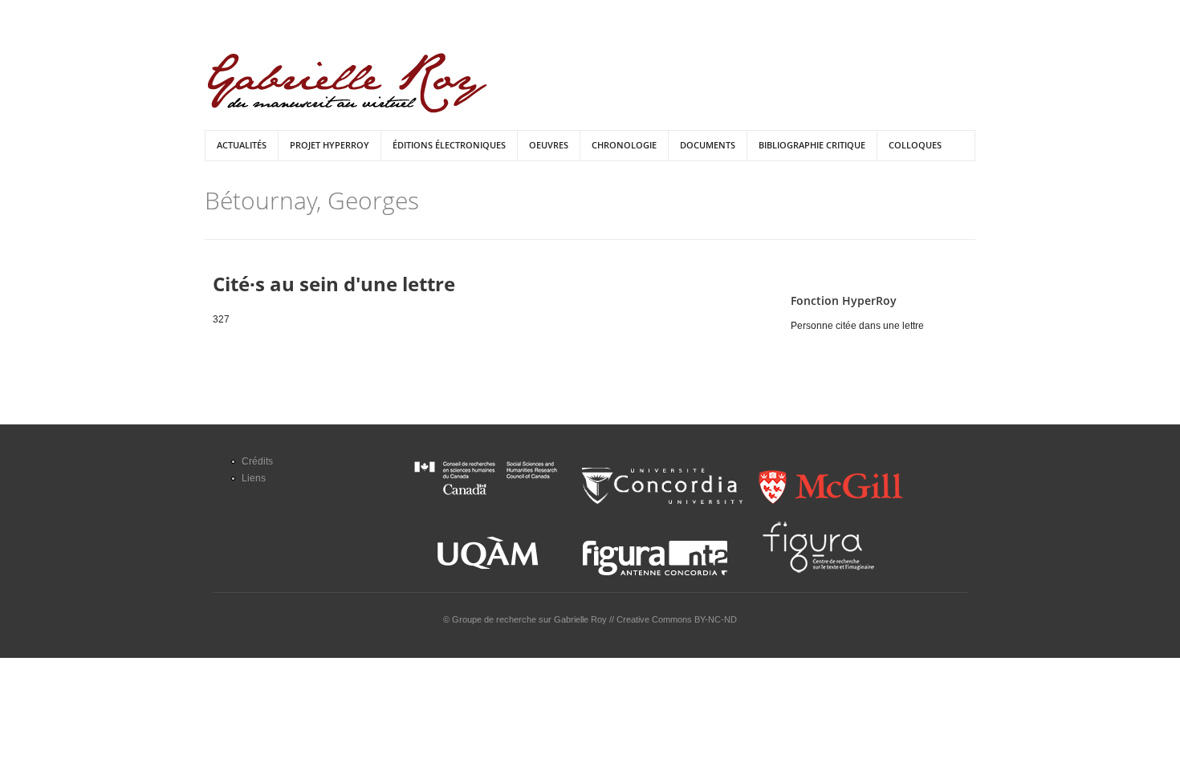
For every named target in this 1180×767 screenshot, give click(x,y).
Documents (707, 145)
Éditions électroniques (449, 145)
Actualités (242, 145)
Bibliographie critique (812, 145)
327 (221, 319)
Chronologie (624, 145)
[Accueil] (347, 83)
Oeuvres (548, 145)
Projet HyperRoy (329, 145)
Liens (254, 478)
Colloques (915, 145)
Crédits (257, 461)
